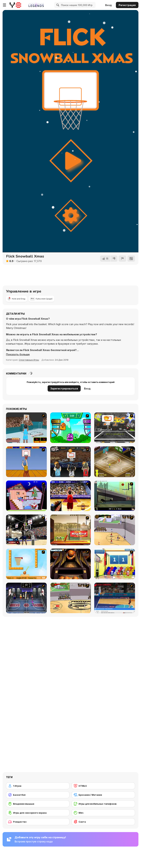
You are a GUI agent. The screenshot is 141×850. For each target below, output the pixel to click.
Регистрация (127, 5)
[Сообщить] (122, 258)
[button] (18, 354)
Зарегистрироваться (64, 388)
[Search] (57, 5)
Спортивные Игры (29, 359)
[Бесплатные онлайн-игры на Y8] (15, 5)
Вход (108, 5)
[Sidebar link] (4, 5)
